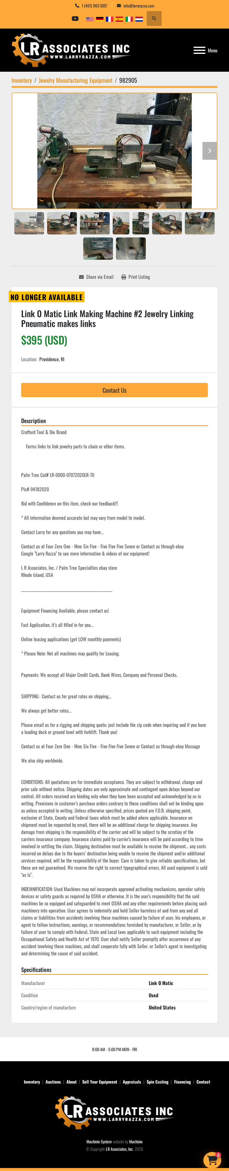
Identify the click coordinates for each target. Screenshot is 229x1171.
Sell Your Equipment (99, 1081)
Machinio (136, 1141)
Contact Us (114, 390)
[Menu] (199, 50)
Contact (203, 1081)
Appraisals (132, 1081)
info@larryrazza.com (138, 6)
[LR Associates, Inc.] (114, 1112)
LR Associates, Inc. (120, 1149)
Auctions (53, 1081)
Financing (182, 1081)
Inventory (32, 1081)
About (71, 1081)
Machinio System (99, 1141)
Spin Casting (157, 1081)
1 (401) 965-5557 (94, 6)
